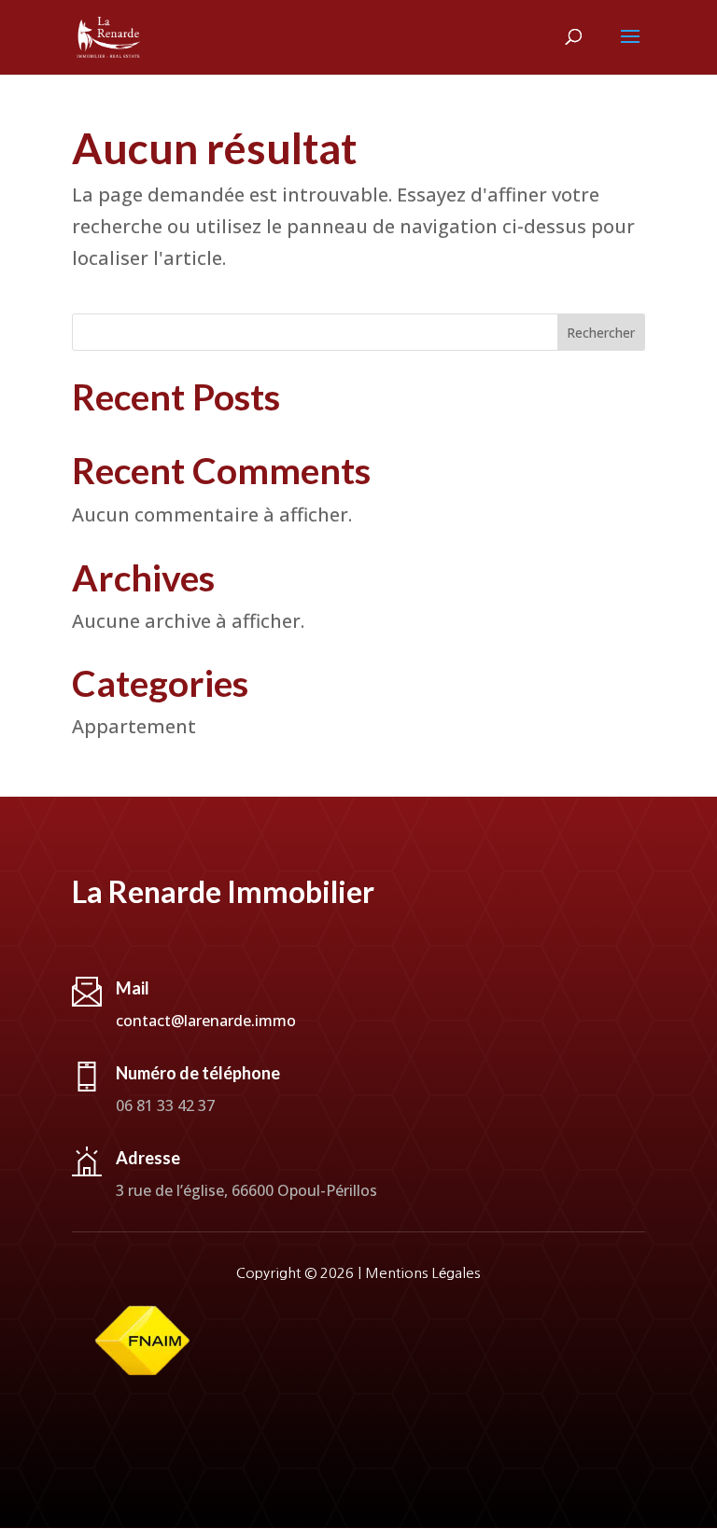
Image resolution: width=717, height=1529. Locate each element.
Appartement (134, 726)
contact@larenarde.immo (206, 1020)
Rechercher (601, 332)
